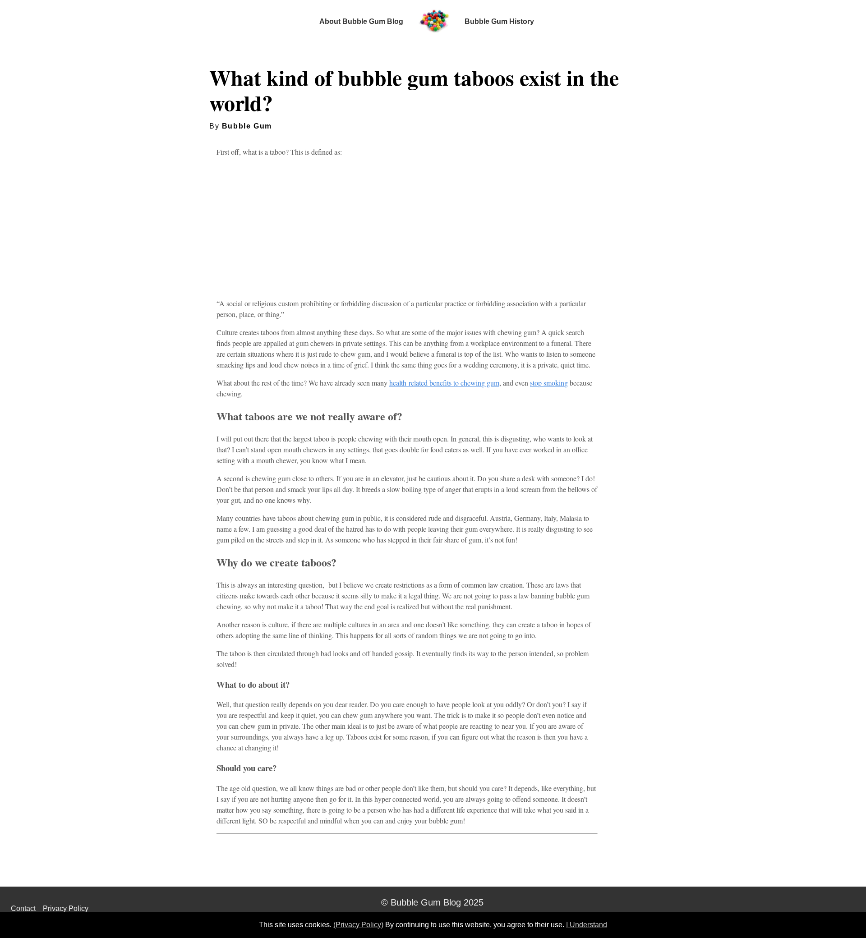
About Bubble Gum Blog (361, 21)
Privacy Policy (65, 908)
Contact (23, 908)
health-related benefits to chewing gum (444, 382)
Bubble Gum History (499, 21)
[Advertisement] (407, 228)
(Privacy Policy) (358, 925)
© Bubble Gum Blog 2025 (432, 902)
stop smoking (549, 382)
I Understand (586, 925)
